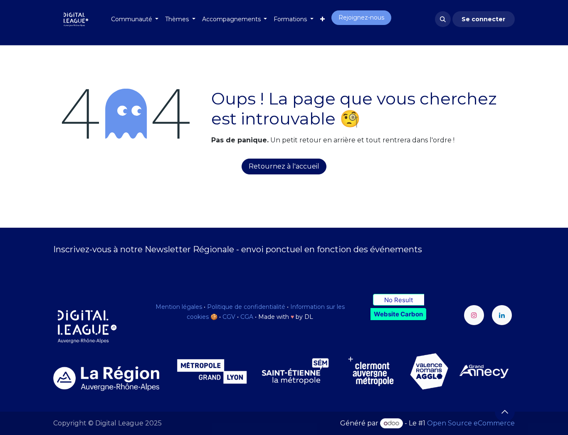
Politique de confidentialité (246, 307)
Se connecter (483, 19)
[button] (443, 19)
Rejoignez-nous (361, 17)
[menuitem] (135, 19)
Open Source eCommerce (471, 423)
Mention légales (179, 307)
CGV (228, 317)
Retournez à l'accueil (284, 166)
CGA (246, 317)
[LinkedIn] (502, 315)
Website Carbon (398, 314)
